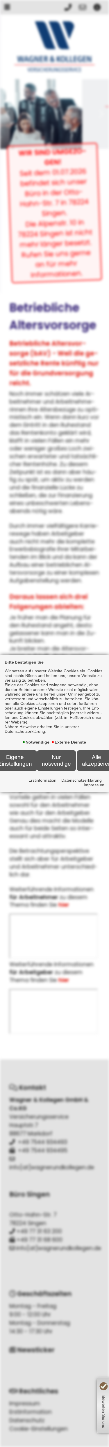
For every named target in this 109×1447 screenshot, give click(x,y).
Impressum (94, 785)
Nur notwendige (56, 760)
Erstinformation (42, 780)
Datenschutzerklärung (81, 780)
